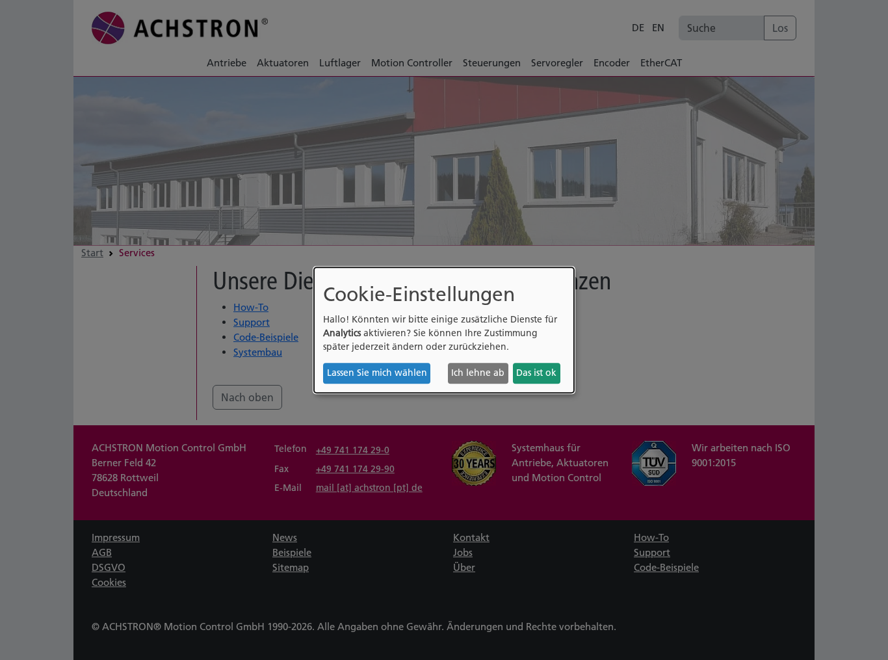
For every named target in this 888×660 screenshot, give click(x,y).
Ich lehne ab (477, 373)
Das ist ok (536, 373)
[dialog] (444, 330)
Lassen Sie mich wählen (377, 373)
